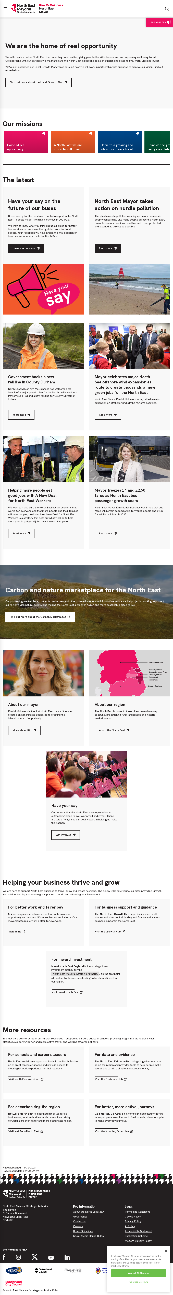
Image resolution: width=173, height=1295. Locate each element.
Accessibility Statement (138, 1231)
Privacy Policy (133, 1221)
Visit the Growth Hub (108, 932)
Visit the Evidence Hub (109, 1080)
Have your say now (23, 249)
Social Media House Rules (88, 1236)
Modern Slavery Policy (138, 1241)
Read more (106, 249)
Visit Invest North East (65, 993)
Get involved (63, 836)
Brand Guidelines (83, 1231)
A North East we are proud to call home (68, 147)
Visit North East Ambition (23, 1080)
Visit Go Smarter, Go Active (112, 1132)
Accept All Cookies (138, 1273)
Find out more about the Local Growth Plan (36, 82)
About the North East (112, 731)
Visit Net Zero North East (23, 1132)
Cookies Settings (138, 1282)
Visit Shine (14, 932)
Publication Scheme (136, 1236)
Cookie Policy (133, 1216)
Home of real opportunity (16, 147)
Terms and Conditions (137, 1211)
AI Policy (130, 1226)
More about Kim (22, 731)
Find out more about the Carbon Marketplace (38, 617)
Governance (80, 1216)
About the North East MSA (88, 1211)
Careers (78, 1226)
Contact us (79, 1221)
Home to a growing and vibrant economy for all (117, 147)
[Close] (166, 1251)
